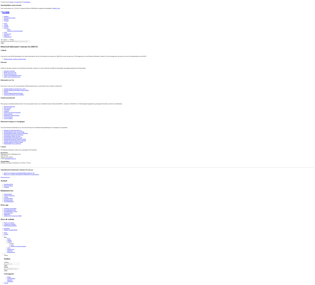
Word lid (6, 19)
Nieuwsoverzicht (8, 185)
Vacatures (6, 187)
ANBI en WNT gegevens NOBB (12, 216)
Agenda (6, 25)
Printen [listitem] (9, 277)
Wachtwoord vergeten (9, 18)
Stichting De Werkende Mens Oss (12, 130)
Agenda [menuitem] (6, 283)
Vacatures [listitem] (9, 280)
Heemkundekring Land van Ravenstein (14, 132)
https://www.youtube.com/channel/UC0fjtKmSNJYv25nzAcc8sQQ (21, 174)
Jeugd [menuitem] (12, 245)
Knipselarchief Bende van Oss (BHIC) (14, 94)
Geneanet (6, 111)
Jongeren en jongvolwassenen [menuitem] (18, 246)
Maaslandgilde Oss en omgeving (12, 143)
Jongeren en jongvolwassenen (15, 31)
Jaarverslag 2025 (8, 213)
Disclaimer (7, 228)
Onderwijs (6, 35)
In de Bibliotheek (8, 198)
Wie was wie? (7, 108)
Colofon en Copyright (9, 224)
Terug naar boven (5, 177)
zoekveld (18, 2)
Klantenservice (8, 37)
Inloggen (6, 16)
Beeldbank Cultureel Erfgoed (11, 115)
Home (8, 238)
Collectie (6, 26)
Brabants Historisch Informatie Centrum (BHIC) (16, 90)
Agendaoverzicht (8, 184)
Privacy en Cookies (9, 222)
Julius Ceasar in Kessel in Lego (12, 77)
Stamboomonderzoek (9, 106)
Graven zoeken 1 (8, 117)
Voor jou (6, 28)
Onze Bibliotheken (9, 201)
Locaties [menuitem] (6, 234)
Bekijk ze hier (56, 8)
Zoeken (6, 255)
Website (6, 267)
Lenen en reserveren (9, 195)
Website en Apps (8, 200)
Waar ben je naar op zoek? (8, 41)
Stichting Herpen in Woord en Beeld (13, 142)
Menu (5, 237)
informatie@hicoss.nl (10, 158)
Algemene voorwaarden (10, 208)
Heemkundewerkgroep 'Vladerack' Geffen (15, 139)
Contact (6, 197)
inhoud (11, 2)
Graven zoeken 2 (8, 118)
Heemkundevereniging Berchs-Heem (13, 134)
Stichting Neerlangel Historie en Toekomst (15, 140)
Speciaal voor (7, 34)
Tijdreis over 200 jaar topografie (12, 112)
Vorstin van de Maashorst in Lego (12, 75)
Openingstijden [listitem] (11, 278)
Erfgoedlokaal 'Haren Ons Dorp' (12, 136)
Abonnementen (8, 194)
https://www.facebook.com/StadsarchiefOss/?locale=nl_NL (19, 173)
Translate (6, 20)
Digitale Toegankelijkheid (10, 230)
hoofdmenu (27, 2)
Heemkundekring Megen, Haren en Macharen (16, 133)
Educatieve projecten (9, 71)
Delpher (6, 91)
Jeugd (8, 29)
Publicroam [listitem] (10, 281)
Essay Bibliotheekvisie (10, 210)
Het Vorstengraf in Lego (10, 74)
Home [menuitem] (5, 232)
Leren (5, 32)
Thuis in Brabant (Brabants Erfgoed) (13, 93)
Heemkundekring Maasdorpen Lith (13, 137)
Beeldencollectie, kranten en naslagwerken (15, 59)
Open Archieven (8, 114)
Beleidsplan (7, 214)
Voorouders (7, 109)
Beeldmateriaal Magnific (10, 225)
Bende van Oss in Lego (10, 72)
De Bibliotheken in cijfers (10, 211)
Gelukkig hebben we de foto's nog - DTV (15, 89)
